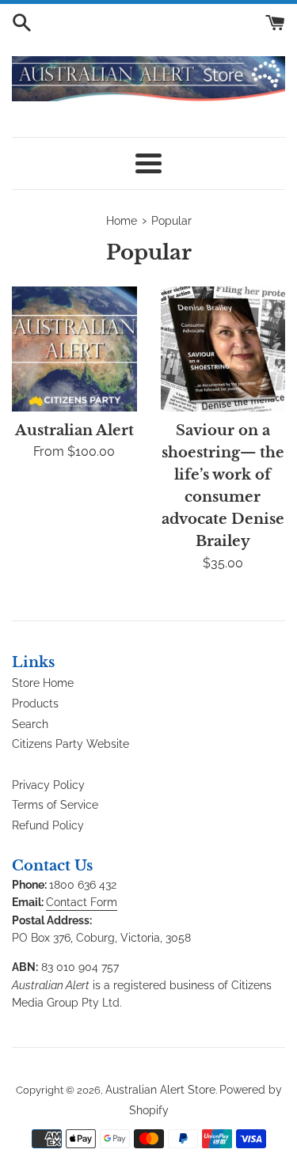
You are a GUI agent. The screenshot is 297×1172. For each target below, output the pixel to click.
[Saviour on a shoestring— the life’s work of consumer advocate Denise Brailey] (223, 349)
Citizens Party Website (70, 744)
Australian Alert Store (160, 1089)
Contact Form (81, 902)
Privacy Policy (48, 785)
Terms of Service (55, 804)
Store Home (43, 683)
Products (35, 703)
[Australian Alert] (74, 349)
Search (30, 724)
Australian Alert (74, 430)
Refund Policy (48, 825)
